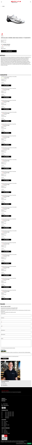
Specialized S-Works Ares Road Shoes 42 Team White (8, 171)
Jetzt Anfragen (9, 51)
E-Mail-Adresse (3, 330)
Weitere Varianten (6, 44)
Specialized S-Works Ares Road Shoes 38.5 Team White (8, 112)
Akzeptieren (29, 443)
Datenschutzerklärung (6, 356)
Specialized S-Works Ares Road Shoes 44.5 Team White (8, 230)
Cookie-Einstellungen (19, 443)
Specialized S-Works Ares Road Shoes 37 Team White (8, 88)
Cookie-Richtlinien (21, 441)
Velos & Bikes (6, 421)
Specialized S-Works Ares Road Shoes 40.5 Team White (8, 147)
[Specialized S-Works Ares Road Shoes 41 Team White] (16, 19)
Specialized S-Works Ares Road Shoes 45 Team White (8, 242)
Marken (5, 426)
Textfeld (2, 338)
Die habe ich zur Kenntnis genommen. (10, 356)
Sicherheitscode (3, 349)
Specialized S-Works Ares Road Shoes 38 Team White (8, 100)
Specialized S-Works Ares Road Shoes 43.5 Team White (8, 207)
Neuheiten (5, 423)
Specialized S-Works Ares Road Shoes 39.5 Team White (8, 76)
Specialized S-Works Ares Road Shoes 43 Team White (8, 195)
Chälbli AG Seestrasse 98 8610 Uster (4, 399)
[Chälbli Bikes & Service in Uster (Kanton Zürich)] (16, 2)
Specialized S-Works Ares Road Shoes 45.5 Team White (8, 254)
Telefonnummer (3, 334)
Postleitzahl (2, 317)
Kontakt (5, 429)
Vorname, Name (3, 313)
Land (1, 326)
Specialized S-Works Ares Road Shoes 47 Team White (8, 278)
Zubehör (3, 6)
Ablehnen (25, 443)
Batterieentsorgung (7, 433)
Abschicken (5, 358)
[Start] (1, 6)
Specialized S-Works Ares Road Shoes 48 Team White (8, 290)
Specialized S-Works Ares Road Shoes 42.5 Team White (8, 183)
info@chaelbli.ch (5, 385)
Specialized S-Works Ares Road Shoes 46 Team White (8, 266)
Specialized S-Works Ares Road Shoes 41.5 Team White (8, 159)
